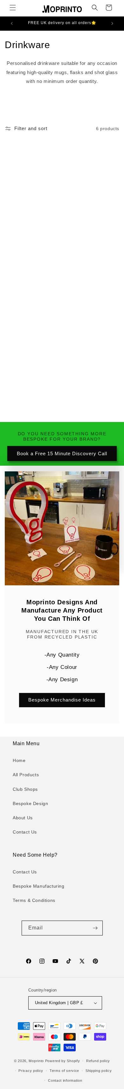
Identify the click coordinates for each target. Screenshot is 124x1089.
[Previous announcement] (12, 23)
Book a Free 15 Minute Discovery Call (62, 453)
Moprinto (36, 1061)
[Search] (95, 8)
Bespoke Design (30, 803)
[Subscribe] (95, 928)
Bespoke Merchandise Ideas (62, 700)
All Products (26, 774)
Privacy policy (30, 1071)
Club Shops (25, 789)
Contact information (65, 1080)
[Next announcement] (112, 23)
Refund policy (98, 1061)
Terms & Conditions (34, 900)
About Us (23, 817)
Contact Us (25, 831)
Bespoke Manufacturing (39, 886)
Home (19, 760)
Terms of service (64, 1071)
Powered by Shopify (62, 1061)
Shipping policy (99, 1071)
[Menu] (13, 8)
